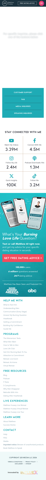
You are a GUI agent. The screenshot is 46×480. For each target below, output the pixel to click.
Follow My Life (11, 163)
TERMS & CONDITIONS (15, 462)
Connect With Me (34, 145)
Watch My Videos (11, 145)
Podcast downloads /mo (34, 163)
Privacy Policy (30, 462)
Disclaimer (19, 464)
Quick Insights (11, 180)
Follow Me (34, 180)
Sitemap (28, 464)
